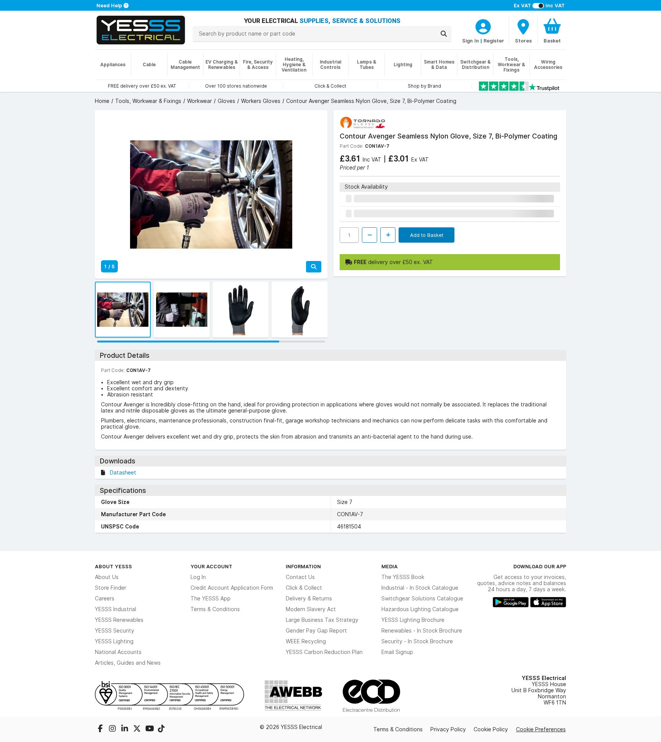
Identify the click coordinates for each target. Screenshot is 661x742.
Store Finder (110, 588)
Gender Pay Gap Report (316, 631)
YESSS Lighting (114, 641)
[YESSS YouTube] (150, 729)
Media (389, 566)
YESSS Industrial (115, 609)
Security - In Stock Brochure (417, 641)
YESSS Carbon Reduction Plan (324, 652)
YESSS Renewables (119, 620)
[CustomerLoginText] (483, 25)
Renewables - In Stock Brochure (421, 631)
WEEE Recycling (306, 641)
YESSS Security (114, 631)
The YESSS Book (402, 577)
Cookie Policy (491, 729)
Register (494, 41)
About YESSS (113, 566)
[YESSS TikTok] (161, 729)
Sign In (470, 41)
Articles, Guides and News (128, 663)
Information (303, 566)
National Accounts (118, 652)
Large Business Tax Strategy (322, 620)
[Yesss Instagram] (113, 729)
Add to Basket (426, 235)
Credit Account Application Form (231, 588)
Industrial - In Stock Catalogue (419, 588)
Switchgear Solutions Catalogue (422, 598)
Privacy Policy (448, 729)
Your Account (211, 566)
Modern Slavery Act (311, 609)
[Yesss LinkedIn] (125, 729)
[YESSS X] (138, 729)
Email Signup (397, 652)
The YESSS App (210, 598)
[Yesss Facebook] (101, 729)
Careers (104, 598)
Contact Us (300, 577)
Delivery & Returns (309, 598)
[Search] (443, 33)
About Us (107, 577)
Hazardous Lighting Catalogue (420, 609)
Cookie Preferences (541, 729)
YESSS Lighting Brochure (412, 620)
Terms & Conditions (215, 609)
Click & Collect (304, 588)
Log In (198, 577)
